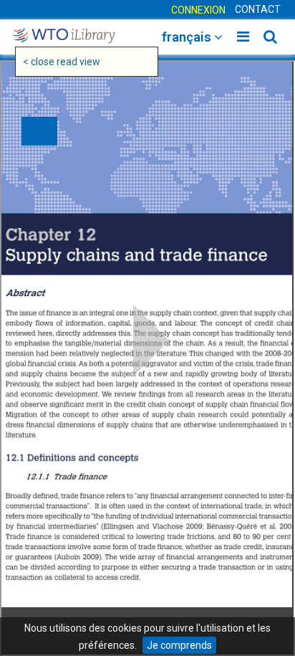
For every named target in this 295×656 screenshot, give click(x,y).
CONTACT (258, 9)
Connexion (198, 10)
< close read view (61, 61)
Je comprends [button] (179, 645)
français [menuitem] (188, 36)
